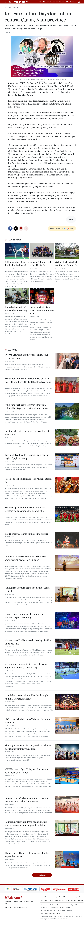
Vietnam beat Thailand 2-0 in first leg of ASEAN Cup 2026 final (28, 642)
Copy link (26, 228)
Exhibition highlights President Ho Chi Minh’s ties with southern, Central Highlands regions (28, 380)
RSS (71, 897)
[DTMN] (51, 889)
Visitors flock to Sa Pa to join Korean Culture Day (67, 263)
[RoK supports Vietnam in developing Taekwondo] (17, 251)
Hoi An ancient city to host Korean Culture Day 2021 (42, 310)
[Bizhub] (9, 889)
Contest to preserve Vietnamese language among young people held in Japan (25, 558)
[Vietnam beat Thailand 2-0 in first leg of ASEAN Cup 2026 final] (67, 647)
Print (21, 228)
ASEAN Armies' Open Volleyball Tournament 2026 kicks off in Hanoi (27, 771)
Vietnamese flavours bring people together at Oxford (27, 589)
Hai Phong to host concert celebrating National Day (28, 480)
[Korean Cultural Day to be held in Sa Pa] (42, 251)
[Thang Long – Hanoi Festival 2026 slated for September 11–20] (67, 859)
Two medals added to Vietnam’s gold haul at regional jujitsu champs (27, 456)
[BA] (67, 889)
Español (61, 2)
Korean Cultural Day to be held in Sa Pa (41, 263)
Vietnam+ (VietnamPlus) (21, 1)
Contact (80, 900)
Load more (42, 875)
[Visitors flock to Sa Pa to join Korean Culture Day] (67, 251)
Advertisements (71, 900)
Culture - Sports (12, 8)
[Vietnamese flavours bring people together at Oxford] (67, 594)
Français (55, 2)
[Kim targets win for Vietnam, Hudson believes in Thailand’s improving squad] (67, 752)
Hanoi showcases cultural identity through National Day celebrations (26, 697)
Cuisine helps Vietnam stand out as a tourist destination (27, 432)
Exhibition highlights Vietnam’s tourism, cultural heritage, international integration (26, 406)
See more (12, 350)
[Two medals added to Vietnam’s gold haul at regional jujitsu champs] (67, 461)
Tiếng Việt (42, 2)
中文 (67, 1)
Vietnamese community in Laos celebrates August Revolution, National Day (26, 665)
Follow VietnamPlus (56, 228)
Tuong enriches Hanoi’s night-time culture (26, 533)
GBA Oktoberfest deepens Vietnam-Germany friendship (27, 720)
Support (77, 897)
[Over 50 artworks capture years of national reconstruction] (67, 361)
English (49, 2)
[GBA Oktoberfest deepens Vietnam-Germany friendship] (67, 725)
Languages (44, 900)
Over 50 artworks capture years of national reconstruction (26, 356)
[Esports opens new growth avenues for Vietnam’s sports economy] (67, 620)
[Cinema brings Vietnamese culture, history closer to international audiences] (67, 804)
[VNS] (23, 889)
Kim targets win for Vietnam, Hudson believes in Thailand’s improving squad (28, 747)
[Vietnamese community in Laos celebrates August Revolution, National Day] (67, 670)
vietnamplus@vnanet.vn (53, 913)
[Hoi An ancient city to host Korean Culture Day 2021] (42, 296)
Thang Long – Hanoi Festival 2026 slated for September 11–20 (27, 854)
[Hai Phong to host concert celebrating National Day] (67, 485)
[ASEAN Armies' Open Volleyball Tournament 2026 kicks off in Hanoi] (67, 775)
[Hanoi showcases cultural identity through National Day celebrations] (67, 702)
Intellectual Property (50, 897)
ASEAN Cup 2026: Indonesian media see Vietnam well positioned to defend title (25, 509)
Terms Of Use (63, 897)
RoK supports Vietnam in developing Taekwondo (17, 263)
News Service (59, 900)
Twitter (16, 228)
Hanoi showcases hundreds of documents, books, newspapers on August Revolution (26, 823)
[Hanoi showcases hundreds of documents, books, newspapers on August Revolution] (67, 828)
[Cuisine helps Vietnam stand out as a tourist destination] (67, 437)
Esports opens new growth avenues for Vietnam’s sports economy (24, 615)
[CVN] (38, 889)
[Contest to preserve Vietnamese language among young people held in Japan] (67, 563)
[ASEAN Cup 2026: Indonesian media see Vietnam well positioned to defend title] (67, 514)
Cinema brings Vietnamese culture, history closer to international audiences (26, 799)
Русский (72, 2)
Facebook (10, 228)
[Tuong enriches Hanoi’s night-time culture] (67, 540)
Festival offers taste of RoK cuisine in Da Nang (16, 309)
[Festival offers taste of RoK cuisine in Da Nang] (17, 296)
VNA (51, 900)
